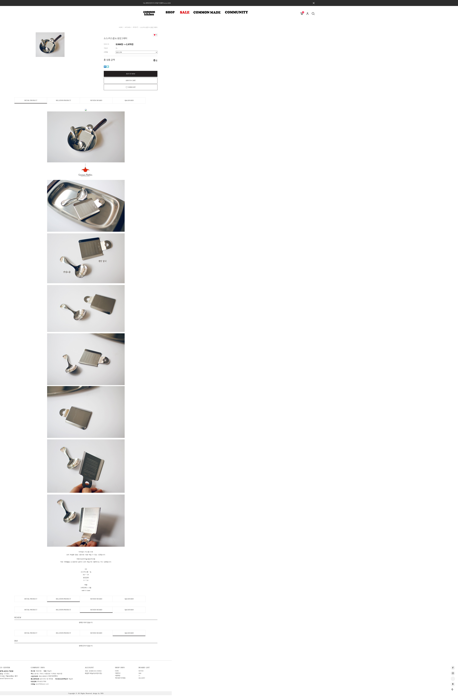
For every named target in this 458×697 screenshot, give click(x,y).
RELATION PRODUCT (63, 100)
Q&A (140, 673)
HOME (121, 27)
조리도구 (135, 27)
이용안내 (117, 673)
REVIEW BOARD (96, 100)
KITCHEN (127, 27)
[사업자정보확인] (52, 676)
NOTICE (141, 670)
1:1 (139, 675)
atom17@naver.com (42, 684)
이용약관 (117, 675)
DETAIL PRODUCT (30, 100)
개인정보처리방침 (120, 678)
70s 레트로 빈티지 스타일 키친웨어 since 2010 (157, 3)
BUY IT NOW (130, 74)
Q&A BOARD (129, 100)
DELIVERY (142, 678)
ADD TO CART (131, 80)
